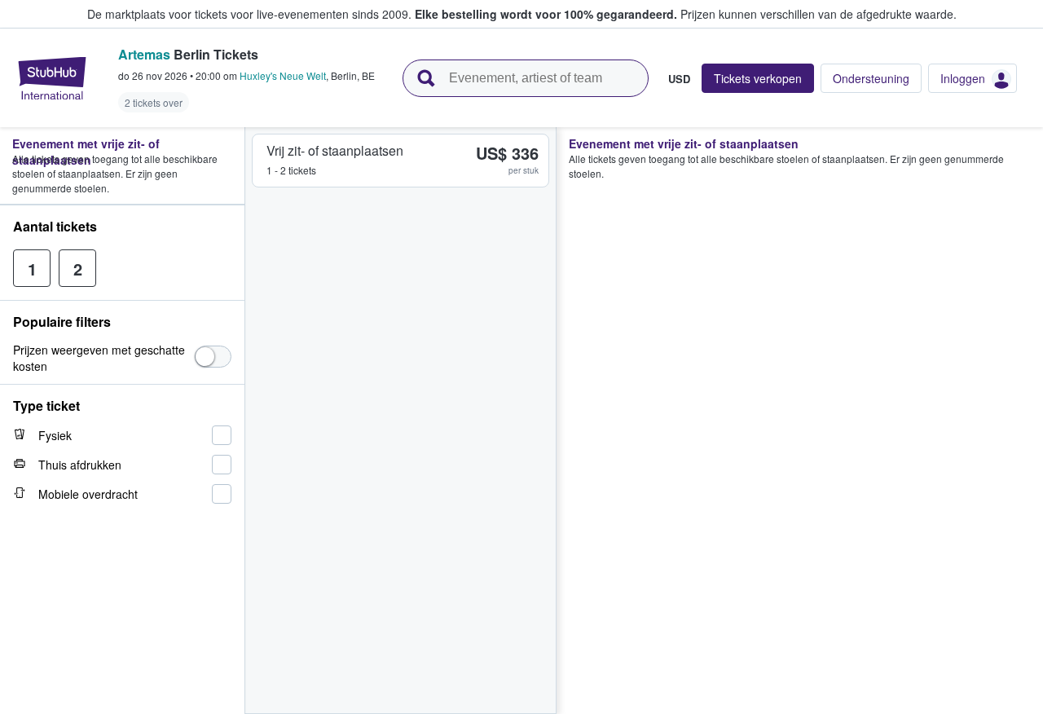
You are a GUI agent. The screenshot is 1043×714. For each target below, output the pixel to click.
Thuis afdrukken (79, 464)
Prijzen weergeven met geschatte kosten (99, 358)
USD (679, 78)
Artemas (144, 54)
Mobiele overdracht (88, 494)
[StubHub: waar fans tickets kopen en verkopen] (52, 78)
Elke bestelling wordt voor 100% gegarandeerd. (546, 14)
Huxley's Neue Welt (283, 75)
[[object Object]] (213, 357)
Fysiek (55, 435)
